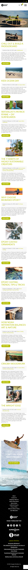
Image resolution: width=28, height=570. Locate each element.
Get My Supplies (13, 462)
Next (4, 427)
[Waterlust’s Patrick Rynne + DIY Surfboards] (14, 105)
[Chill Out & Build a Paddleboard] (14, 35)
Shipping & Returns (14, 499)
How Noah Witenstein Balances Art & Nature (13, 325)
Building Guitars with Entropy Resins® (14, 556)
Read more (6, 63)
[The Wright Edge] (14, 394)
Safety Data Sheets (14, 501)
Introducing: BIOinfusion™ (14, 543)
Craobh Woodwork (13, 364)
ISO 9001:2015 (14, 510)
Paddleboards (20, 50)
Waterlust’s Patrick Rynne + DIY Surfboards (13, 114)
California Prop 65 (14, 505)
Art (19, 168)
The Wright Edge (11, 406)
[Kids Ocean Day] (14, 72)
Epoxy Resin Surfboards (17, 169)
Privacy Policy (14, 506)
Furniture (5, 170)
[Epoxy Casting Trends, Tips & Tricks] (14, 273)
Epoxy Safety (14, 503)
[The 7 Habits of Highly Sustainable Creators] (14, 147)
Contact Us (14, 497)
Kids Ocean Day (10, 81)
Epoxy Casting (9, 169)
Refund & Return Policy (14, 508)
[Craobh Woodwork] (14, 355)
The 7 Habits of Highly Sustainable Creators (12, 161)
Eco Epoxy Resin (21, 84)
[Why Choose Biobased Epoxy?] (14, 191)
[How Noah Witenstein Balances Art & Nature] (14, 313)
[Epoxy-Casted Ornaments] (14, 230)
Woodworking (10, 170)
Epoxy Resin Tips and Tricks (12, 289)
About (14, 495)
